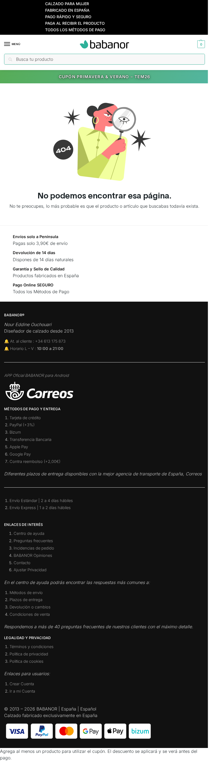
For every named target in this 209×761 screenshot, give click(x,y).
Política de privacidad (29, 654)
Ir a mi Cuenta (22, 691)
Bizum (15, 432)
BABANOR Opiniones (33, 555)
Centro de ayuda (29, 533)
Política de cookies (27, 661)
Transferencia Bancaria (30, 439)
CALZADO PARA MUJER (60, 3)
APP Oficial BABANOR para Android (36, 375)
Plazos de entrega (26, 599)
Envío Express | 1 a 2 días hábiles (40, 507)
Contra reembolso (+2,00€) (35, 461)
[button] (200, 44)
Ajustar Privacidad (30, 569)
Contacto (22, 562)
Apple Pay (19, 446)
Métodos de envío (26, 592)
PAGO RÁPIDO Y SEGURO (61, 16)
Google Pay (20, 454)
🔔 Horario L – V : (33, 348)
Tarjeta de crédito (25, 417)
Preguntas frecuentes (33, 540)
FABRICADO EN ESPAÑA (60, 10)
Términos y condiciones (32, 646)
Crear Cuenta (22, 683)
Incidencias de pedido (34, 548)
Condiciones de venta (30, 614)
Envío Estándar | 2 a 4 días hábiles (41, 500)
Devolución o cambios (30, 607)
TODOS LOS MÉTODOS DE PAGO (68, 29)
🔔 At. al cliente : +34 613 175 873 (35, 341)
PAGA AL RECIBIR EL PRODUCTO (68, 23)
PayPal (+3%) (22, 424)
